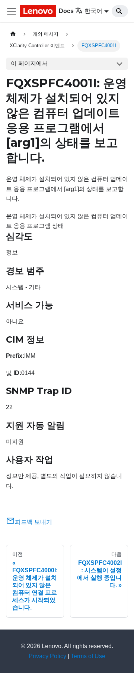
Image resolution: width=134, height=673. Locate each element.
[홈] (13, 34)
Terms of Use (88, 656)
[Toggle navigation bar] (11, 11)
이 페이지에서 (29, 63)
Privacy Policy (47, 656)
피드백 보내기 (33, 522)
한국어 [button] (93, 11)
